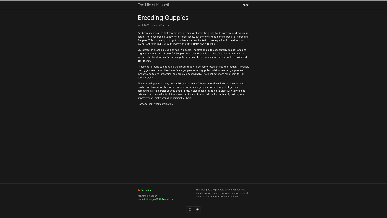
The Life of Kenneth (154, 4)
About (245, 4)
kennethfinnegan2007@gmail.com (156, 199)
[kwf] (197, 209)
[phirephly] (190, 209)
